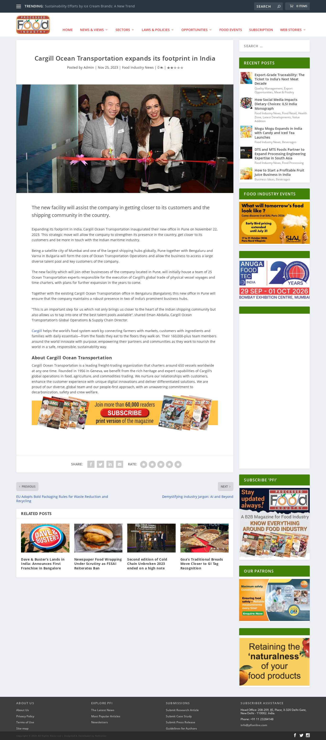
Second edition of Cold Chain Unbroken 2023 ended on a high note (147, 563)
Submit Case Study (179, 716)
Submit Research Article (182, 710)
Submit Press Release (180, 722)
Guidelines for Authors (181, 728)
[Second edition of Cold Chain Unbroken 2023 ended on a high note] (151, 538)
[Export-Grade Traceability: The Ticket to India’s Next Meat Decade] (246, 78)
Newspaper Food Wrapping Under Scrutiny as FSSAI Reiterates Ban (98, 563)
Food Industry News (138, 67)
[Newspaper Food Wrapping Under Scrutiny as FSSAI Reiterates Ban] (98, 538)
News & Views (92, 29)
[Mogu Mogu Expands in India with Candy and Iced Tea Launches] (246, 132)
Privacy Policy (25, 716)
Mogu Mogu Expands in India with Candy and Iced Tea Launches (278, 132)
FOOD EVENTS (230, 29)
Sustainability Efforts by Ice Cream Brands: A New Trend (90, 6)
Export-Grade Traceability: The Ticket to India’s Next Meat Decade (280, 79)
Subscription (261, 29)
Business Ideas (264, 179)
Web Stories (291, 29)
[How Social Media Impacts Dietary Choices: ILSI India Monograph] (246, 103)
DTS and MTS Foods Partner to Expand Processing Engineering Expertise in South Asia (280, 153)
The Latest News (102, 710)
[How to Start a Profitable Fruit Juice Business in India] (246, 173)
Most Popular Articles (105, 716)
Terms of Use (25, 722)
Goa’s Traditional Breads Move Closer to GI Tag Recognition (201, 563)
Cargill (37, 330)
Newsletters (99, 722)
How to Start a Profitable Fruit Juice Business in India (279, 172)
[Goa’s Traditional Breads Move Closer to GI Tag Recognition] (204, 538)
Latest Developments (277, 117)
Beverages (289, 142)
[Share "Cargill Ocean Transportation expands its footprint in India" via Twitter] (100, 464)
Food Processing (293, 163)
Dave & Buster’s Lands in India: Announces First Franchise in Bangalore (42, 563)
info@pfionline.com (254, 725)
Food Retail (289, 113)
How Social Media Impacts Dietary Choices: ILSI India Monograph (276, 103)
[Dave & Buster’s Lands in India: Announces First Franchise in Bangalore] (45, 538)
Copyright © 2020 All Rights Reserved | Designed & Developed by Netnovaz (61, 735)
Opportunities (194, 29)
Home (68, 29)
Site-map (22, 728)
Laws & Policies (156, 29)
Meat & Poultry (284, 92)
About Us (22, 710)
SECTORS (123, 29)
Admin (89, 67)
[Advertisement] (274, 392)
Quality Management (269, 88)
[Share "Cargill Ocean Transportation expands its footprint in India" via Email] (119, 464)
